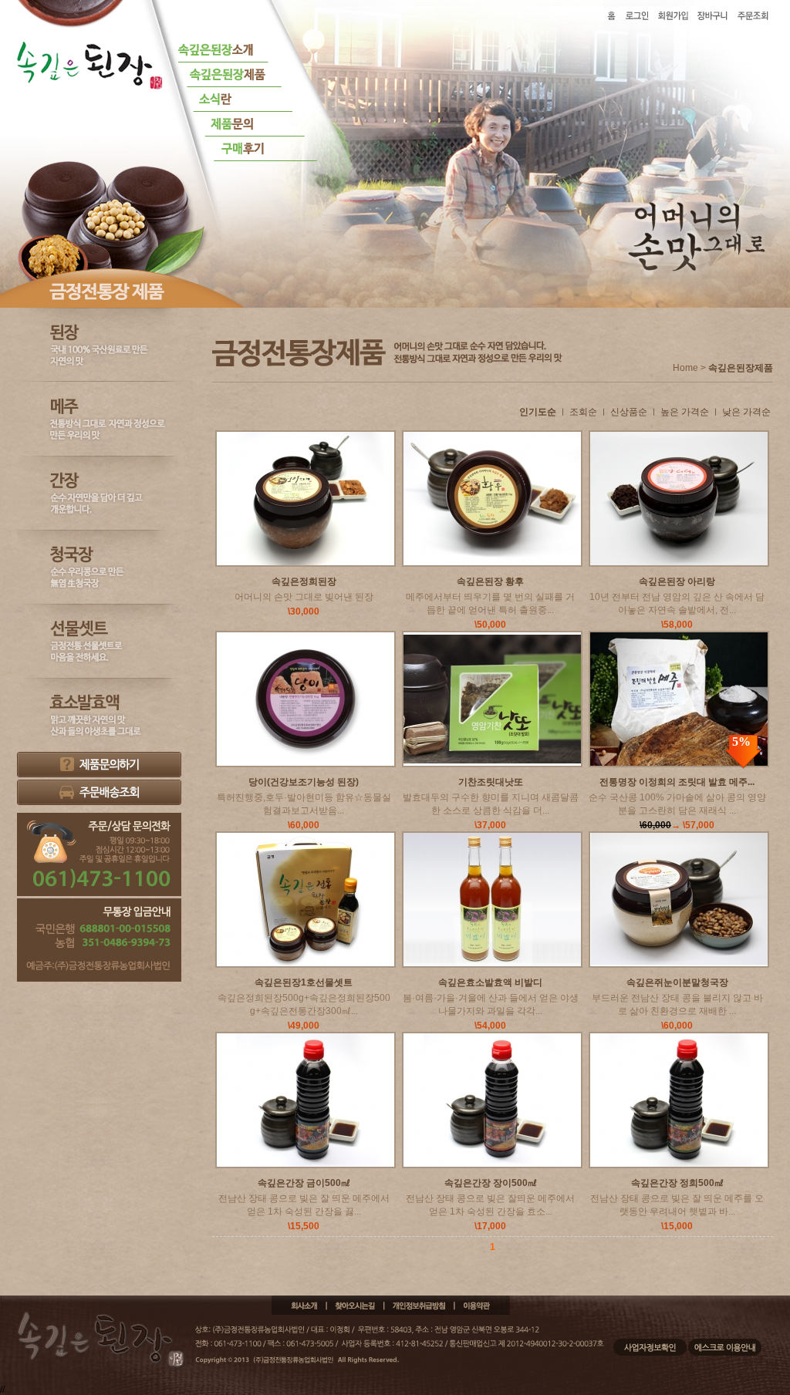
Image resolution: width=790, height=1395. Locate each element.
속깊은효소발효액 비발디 (490, 982)
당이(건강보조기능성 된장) (303, 782)
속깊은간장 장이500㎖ (490, 1183)
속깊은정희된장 (304, 581)
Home (685, 367)
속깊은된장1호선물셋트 (304, 982)
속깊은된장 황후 (490, 581)
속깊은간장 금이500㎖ (304, 1183)
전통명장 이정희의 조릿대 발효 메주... (677, 782)
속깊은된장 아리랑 (677, 581)
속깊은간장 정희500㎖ (677, 1183)
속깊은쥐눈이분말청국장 (677, 982)
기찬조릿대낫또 (490, 782)
